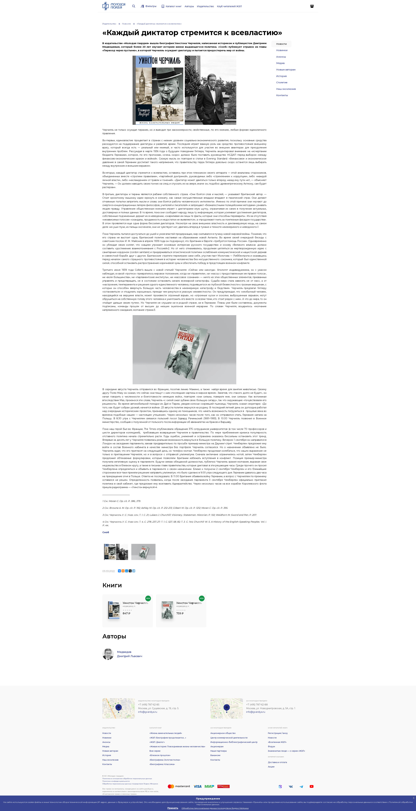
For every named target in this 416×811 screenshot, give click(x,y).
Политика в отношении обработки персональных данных (127, 778)
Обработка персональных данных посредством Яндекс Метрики (130, 784)
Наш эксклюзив (286, 89)
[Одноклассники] (123, 570)
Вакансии (215, 755)
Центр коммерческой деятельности (228, 737)
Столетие (281, 82)
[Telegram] (133, 570)
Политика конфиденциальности (116, 781)
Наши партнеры (218, 751)
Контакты (282, 95)
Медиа (280, 63)
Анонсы (281, 56)
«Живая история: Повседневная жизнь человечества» (177, 746)
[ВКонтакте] (119, 570)
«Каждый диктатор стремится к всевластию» (159, 23)
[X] (130, 570)
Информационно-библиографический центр (234, 742)
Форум (271, 746)
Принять (172, 808)
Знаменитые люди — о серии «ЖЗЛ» (286, 751)
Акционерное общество (223, 733)
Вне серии (155, 751)
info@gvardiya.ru (147, 711)
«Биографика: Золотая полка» (165, 760)
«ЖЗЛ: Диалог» (157, 742)
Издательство (109, 23)
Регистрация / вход (277, 733)
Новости (126, 23)
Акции (271, 766)
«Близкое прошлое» (160, 755)
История (281, 76)
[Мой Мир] (126, 570)
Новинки (281, 50)
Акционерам (216, 746)
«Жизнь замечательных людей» (166, 733)
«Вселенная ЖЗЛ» (277, 742)
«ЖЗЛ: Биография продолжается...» (168, 737)
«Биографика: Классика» (162, 764)
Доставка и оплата (277, 762)
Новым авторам (285, 69)
